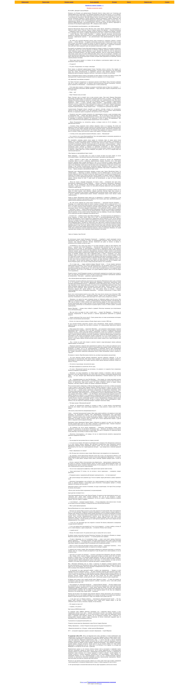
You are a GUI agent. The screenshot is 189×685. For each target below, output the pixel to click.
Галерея (167, 2)
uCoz (100, 683)
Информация (25, 2)
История (114, 2)
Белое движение (94, 2)
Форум (129, 2)
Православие (45, 2)
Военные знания (69, 2)
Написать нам (148, 2)
